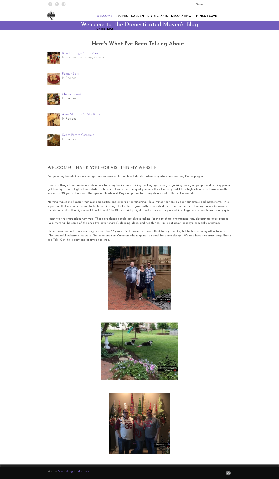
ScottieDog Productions (73, 471)
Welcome (104, 16)
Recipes (121, 16)
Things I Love (205, 16)
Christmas (105, 29)
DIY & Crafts (157, 16)
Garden (137, 16)
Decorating (181, 16)
